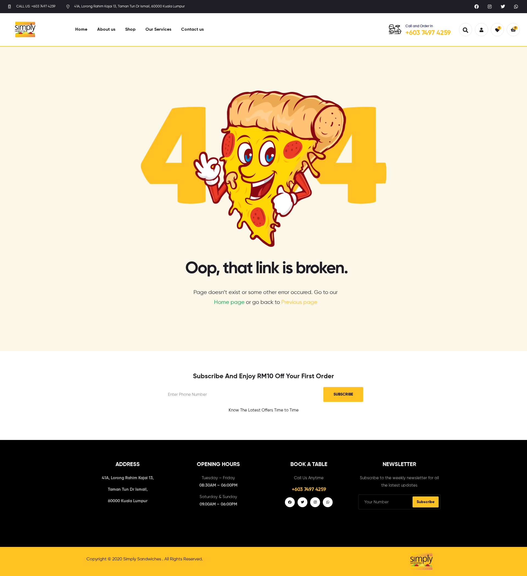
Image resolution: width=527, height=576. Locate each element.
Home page (229, 302)
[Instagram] (489, 6)
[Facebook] (476, 6)
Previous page (299, 302)
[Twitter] (502, 6)
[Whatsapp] (516, 6)
